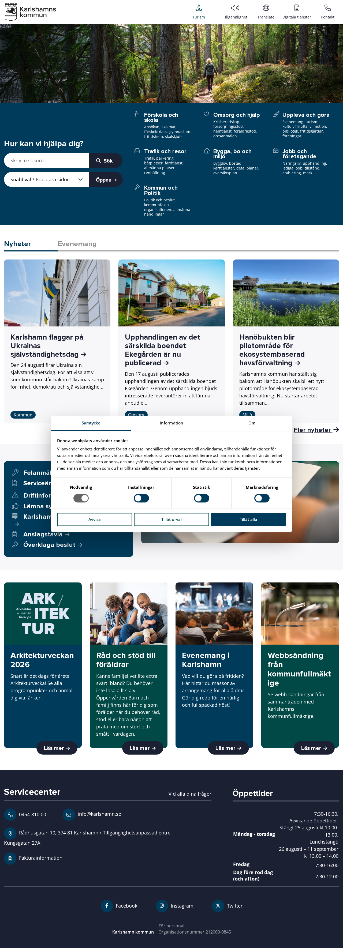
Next (334, 299)
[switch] (141, 498)
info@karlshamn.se (98, 813)
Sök (107, 161)
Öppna (104, 180)
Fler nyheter (313, 429)
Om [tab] (251, 423)
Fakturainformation (40, 857)
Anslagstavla (43, 534)
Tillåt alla (248, 519)
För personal (171, 926)
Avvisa (94, 519)
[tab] (31, 244)
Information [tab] (171, 423)
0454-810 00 (32, 814)
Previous (9, 299)
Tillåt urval (171, 519)
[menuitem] (198, 12)
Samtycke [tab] (91, 423)
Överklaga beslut (49, 544)
